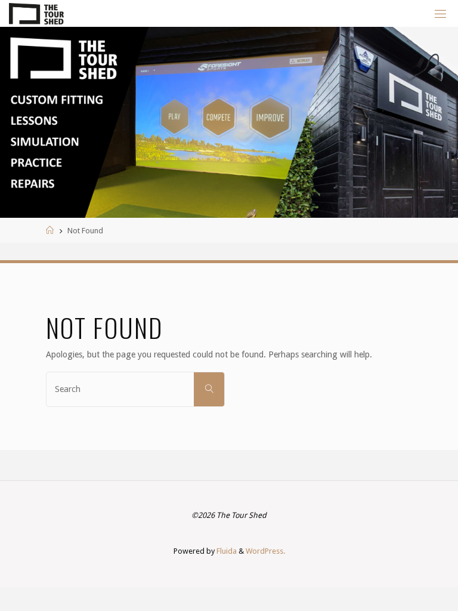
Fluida (226, 551)
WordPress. (265, 551)
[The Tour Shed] (36, 13)
